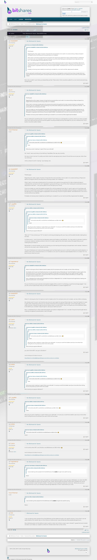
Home (10, 19)
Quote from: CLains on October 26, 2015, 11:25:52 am (37, 140)
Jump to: (73, 539)
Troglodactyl (14, 261)
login (75, 8)
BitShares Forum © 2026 (81, 548)
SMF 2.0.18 (12, 548)
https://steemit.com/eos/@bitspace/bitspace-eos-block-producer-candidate (42, 358)
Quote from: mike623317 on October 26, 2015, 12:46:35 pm (35, 265)
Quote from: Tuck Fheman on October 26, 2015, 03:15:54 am (36, 465)
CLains (12, 319)
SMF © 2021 (18, 548)
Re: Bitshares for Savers (34, 41)
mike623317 (14, 41)
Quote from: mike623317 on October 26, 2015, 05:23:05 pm (37, 47)
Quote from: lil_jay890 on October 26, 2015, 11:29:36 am (35, 133)
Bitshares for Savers (32, 513)
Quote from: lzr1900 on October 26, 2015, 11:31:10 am (34, 208)
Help (15, 19)
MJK (11, 513)
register (81, 8)
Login (21, 19)
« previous (84, 27)
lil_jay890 (13, 204)
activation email (76, 10)
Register (28, 19)
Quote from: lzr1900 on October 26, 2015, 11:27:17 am (35, 136)
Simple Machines (26, 548)
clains (14, 327)
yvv (11, 90)
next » (88, 27)
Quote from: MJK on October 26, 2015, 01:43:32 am (35, 468)
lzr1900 (12, 364)
